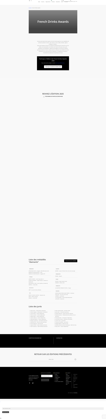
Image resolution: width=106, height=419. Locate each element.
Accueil (30, 7)
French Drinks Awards (59, 381)
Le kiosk (56, 380)
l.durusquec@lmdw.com (59, 62)
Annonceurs (68, 377)
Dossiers (56, 375)
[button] (53, 66)
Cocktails (56, 378)
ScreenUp (75, 392)
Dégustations (57, 377)
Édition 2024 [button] (51, 359)
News (56, 374)
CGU (66, 384)
